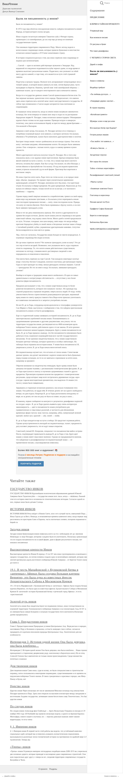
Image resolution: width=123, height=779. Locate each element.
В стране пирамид (97, 107)
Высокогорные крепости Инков (31, 549)
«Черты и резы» (96, 181)
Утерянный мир (96, 30)
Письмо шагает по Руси (99, 202)
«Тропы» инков (20, 747)
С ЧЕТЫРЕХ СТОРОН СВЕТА (103, 57)
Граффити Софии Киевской (101, 208)
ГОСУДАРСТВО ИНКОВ (26, 489)
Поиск (104, 3)
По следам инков (21, 706)
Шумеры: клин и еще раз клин (102, 121)
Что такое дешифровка (99, 51)
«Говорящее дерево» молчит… (102, 101)
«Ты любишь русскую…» (100, 94)
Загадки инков (19, 529)
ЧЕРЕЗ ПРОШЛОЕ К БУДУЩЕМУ (104, 229)
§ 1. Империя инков (23, 726)
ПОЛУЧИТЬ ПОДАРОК (30, 464)
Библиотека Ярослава (99, 222)
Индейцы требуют (97, 87)
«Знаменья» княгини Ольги (101, 188)
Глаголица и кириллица (100, 195)
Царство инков (20, 686)
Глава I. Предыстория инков (28, 621)
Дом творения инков (23, 666)
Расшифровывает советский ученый (105, 175)
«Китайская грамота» (99, 114)
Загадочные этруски (98, 154)
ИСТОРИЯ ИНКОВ (22, 509)
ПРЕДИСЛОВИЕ (97, 17)
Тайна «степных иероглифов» (102, 168)
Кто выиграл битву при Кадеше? (103, 128)
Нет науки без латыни (99, 161)
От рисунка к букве (98, 44)
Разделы (53, 769)
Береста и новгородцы (99, 215)
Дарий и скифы (96, 64)
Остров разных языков (99, 134)
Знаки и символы (97, 80)
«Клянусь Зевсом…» (98, 148)
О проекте (42, 769)
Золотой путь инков (23, 601)
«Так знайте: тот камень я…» (102, 141)
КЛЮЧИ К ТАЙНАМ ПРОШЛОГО (105, 24)
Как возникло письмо (99, 37)
